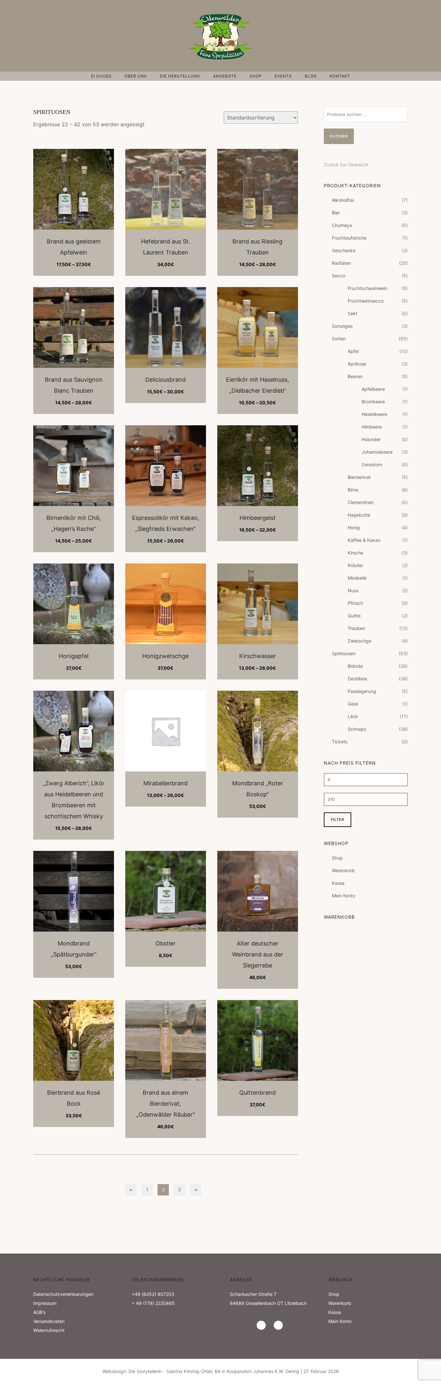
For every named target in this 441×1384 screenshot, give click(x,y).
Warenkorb (343, 870)
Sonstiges (342, 326)
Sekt (352, 313)
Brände (355, 666)
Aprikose (357, 364)
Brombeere (373, 401)
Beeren (355, 376)
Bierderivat (359, 477)
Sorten (339, 338)
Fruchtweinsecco (366, 301)
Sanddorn (372, 464)
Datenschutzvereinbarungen (63, 1294)
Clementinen (361, 502)
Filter (337, 819)
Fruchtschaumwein (367, 288)
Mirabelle (357, 578)
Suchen (339, 136)
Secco (338, 275)
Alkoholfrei (343, 200)
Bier (336, 212)
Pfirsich (355, 603)
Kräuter (355, 565)
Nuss (353, 590)
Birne (353, 489)
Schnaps (357, 729)
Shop (256, 76)
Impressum (44, 1303)
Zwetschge (359, 641)
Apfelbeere (373, 389)
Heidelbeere (374, 414)
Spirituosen (343, 653)
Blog (311, 76)
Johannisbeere (377, 452)
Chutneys (342, 225)
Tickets (339, 741)
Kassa (338, 883)
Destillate (357, 678)
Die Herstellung (180, 76)
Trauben (356, 628)
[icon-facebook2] (278, 1325)
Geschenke (343, 250)
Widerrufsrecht (49, 1330)
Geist (353, 704)
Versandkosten (49, 1321)
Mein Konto (343, 895)
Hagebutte (359, 515)
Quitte (354, 615)
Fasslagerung (362, 691)
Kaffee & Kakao (364, 540)
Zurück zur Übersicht (346, 164)
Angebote (225, 76)
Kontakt (340, 76)
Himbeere (372, 426)
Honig (354, 527)
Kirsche (355, 552)
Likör (353, 716)
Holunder (371, 439)
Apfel (353, 351)
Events (283, 76)
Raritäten (341, 263)
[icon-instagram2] (263, 1325)
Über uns (136, 76)
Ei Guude (101, 76)
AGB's (39, 1312)
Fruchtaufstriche (349, 238)
